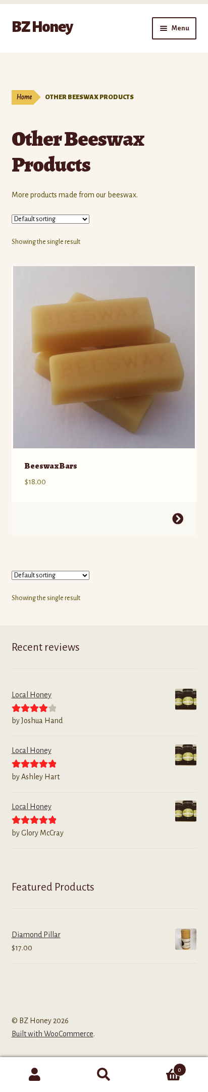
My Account (34, 1075)
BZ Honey (42, 27)
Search (103, 1075)
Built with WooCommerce (52, 1034)
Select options (177, 518)
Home (24, 97)
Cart (160, 1066)
